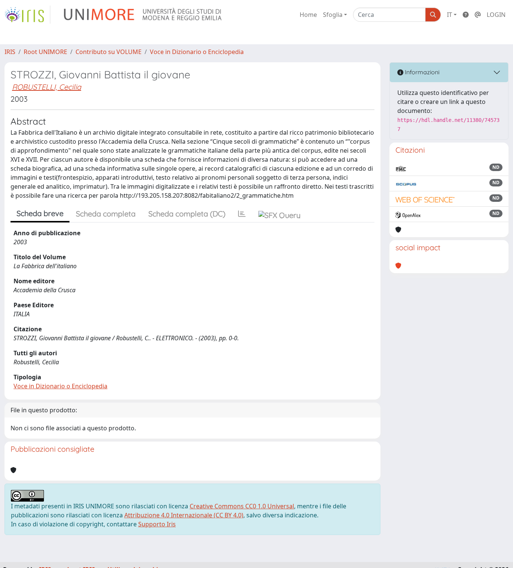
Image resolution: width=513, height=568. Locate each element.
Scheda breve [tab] (40, 213)
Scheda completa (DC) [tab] (186, 213)
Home (308, 15)
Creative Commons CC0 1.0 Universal (242, 506)
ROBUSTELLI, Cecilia (46, 87)
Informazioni (421, 72)
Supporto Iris (157, 524)
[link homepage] (27, 15)
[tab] (242, 214)
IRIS (10, 52)
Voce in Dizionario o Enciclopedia (197, 52)
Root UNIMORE (45, 52)
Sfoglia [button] (333, 15)
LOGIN (496, 15)
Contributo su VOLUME (108, 52)
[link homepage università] (143, 15)
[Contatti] (478, 14)
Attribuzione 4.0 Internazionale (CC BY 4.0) (183, 515)
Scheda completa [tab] (106, 213)
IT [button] (449, 15)
